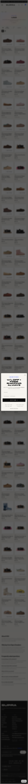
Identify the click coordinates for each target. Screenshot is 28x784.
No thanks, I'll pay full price (14, 408)
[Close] (25, 375)
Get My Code (13, 400)
